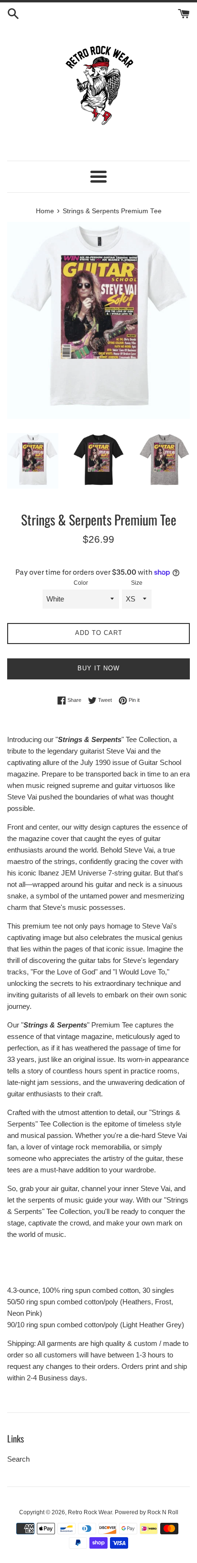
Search (18, 1459)
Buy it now (98, 668)
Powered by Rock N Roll (146, 1512)
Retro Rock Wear (90, 1512)
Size (136, 582)
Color (81, 582)
